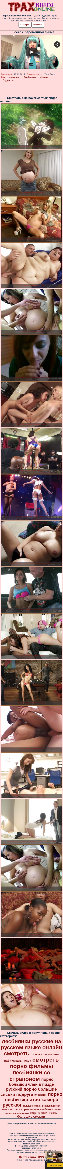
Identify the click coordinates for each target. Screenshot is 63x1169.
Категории (24, 25)
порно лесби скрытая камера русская (32, 1100)
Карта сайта (27, 1157)
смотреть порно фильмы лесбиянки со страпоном (34, 1069)
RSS (41, 1157)
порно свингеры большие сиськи (37, 1114)
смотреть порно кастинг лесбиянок (31, 1109)
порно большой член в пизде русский (30, 1084)
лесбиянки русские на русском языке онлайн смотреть (31, 1047)
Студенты (8, 80)
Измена (44, 77)
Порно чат (37, 25)
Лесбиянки (29, 77)
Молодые (14, 77)
